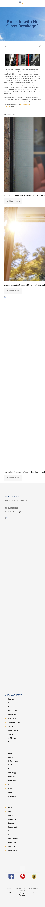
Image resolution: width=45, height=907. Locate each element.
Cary (9, 707)
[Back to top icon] (22, 868)
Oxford (10, 788)
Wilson (10, 734)
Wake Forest (13, 711)
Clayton (11, 757)
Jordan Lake (12, 742)
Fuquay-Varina (13, 827)
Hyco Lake (12, 796)
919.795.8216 (13, 508)
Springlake (12, 847)
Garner (10, 753)
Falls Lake (11, 777)
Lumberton (12, 765)
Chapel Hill (12, 715)
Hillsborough (13, 839)
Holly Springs (13, 761)
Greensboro (12, 769)
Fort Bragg (12, 773)
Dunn (10, 831)
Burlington (12, 843)
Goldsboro (12, 738)
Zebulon (11, 811)
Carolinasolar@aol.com (18, 512)
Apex (10, 792)
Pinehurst (11, 835)
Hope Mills (12, 781)
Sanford (11, 726)
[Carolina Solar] (22, 3)
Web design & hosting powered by (20, 893)
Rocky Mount (13, 730)
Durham (11, 703)
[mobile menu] (42, 3)
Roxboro (11, 815)
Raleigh (11, 699)
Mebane (11, 785)
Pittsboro (11, 807)
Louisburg (12, 823)
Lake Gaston (13, 850)
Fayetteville (12, 719)
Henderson (12, 819)
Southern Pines (14, 722)
